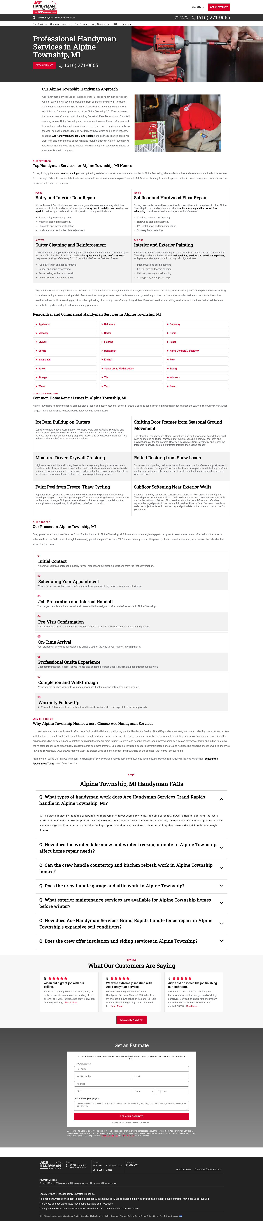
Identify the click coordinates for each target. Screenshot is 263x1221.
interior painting (69, 173)
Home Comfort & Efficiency (184, 350)
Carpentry (175, 324)
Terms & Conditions (109, 1136)
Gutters (42, 350)
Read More (71, 1002)
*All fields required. (82, 1064)
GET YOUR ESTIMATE (131, 1116)
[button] (131, 801)
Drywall (43, 341)
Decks (107, 333)
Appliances (44, 324)
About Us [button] (196, 7)
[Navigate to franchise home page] (45, 7)
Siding (173, 368)
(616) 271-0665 (213, 17)
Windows (175, 377)
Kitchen (108, 359)
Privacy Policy (128, 1136)
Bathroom (109, 324)
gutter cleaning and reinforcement (104, 255)
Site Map (124, 1216)
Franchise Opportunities (208, 1169)
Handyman (110, 350)
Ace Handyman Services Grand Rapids (72, 135)
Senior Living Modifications (119, 368)
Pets (172, 359)
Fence (173, 341)
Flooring (108, 341)
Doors (173, 333)
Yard (106, 386)
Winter (42, 386)
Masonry (43, 333)
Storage (43, 377)
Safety (42, 368)
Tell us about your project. (87, 1098)
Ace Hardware (183, 1169)
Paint (172, 386)
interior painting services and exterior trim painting (198, 255)
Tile (106, 377)
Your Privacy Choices (169, 1216)
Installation (45, 359)
